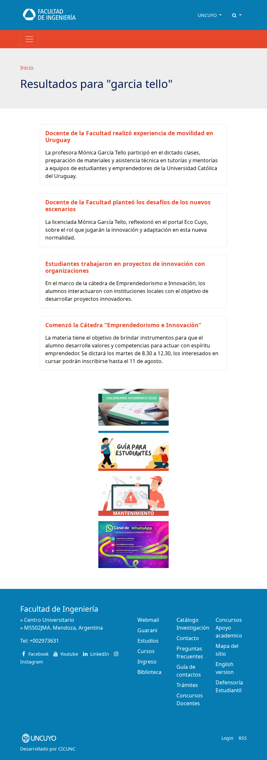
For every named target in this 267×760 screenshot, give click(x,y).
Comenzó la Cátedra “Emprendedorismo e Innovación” (123, 325)
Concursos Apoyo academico (229, 627)
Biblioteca (149, 672)
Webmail (148, 619)
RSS (243, 738)
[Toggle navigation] (29, 39)
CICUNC (67, 749)
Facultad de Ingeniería (59, 609)
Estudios (148, 640)
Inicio (27, 67)
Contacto (187, 638)
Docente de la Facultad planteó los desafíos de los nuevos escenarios (128, 205)
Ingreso (147, 661)
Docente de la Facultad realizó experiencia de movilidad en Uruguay (129, 136)
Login (227, 738)
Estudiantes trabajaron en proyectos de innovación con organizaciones (125, 267)
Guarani (147, 630)
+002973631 (44, 640)
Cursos (146, 651)
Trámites (187, 685)
